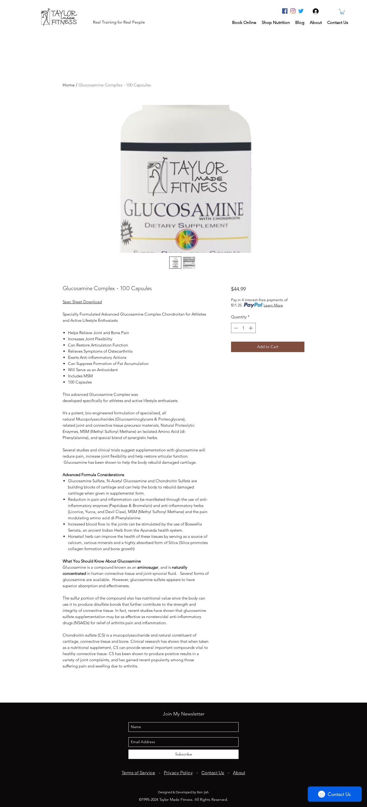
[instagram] (293, 11)
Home (69, 84)
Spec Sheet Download (82, 301)
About (239, 772)
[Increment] (251, 328)
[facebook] (284, 11)
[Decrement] (235, 328)
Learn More (273, 305)
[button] (342, 11)
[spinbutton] (243, 328)
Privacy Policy (178, 772)
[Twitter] (301, 11)
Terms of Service (138, 772)
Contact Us (213, 772)
